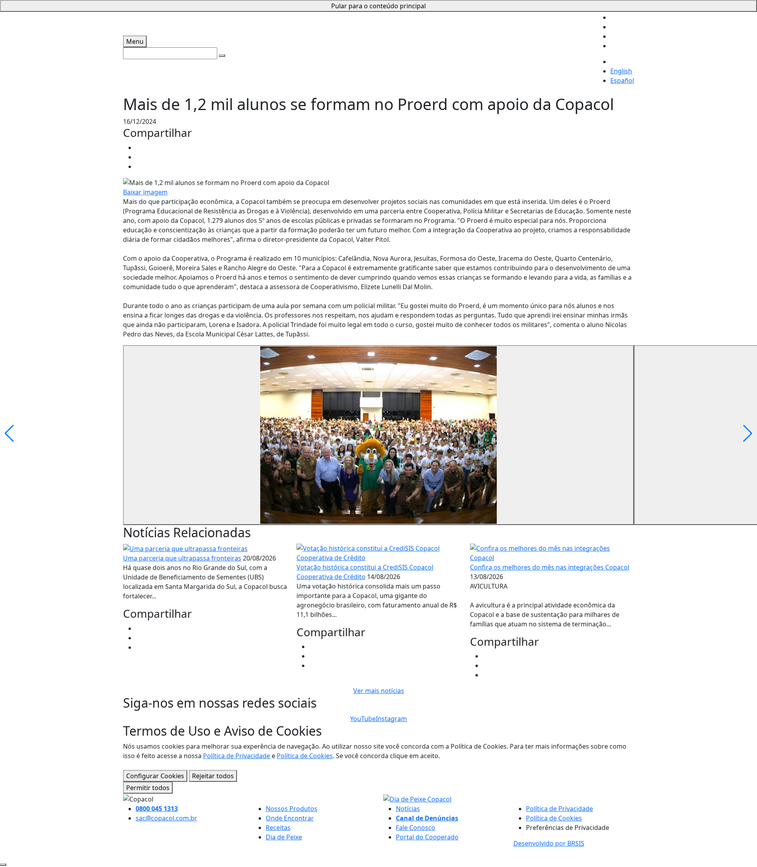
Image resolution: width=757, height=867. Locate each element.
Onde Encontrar (290, 818)
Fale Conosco (415, 827)
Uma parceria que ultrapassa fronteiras (182, 558)
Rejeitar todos (213, 776)
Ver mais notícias (378, 690)
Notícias (408, 808)
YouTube (363, 718)
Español (622, 80)
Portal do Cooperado (427, 837)
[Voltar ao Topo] (3, 864)
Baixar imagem (145, 192)
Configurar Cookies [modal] (155, 776)
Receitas (278, 827)
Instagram (391, 718)
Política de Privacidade (236, 755)
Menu (135, 41)
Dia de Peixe (284, 837)
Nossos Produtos (291, 808)
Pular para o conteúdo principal (378, 6)
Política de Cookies (305, 755)
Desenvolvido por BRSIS (548, 843)
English (621, 71)
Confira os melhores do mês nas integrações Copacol (549, 567)
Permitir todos (148, 787)
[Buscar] (222, 55)
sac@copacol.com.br (166, 818)
